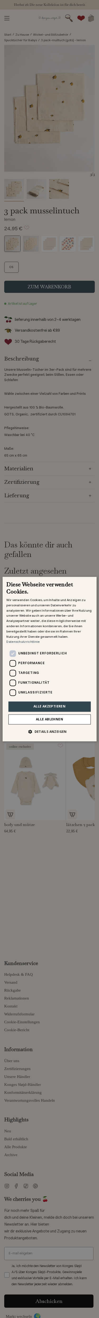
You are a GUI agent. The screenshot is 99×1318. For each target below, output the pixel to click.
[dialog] (49, 659)
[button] (49, 731)
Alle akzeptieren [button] (49, 706)
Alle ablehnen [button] (49, 719)
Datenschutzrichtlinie (23, 642)
